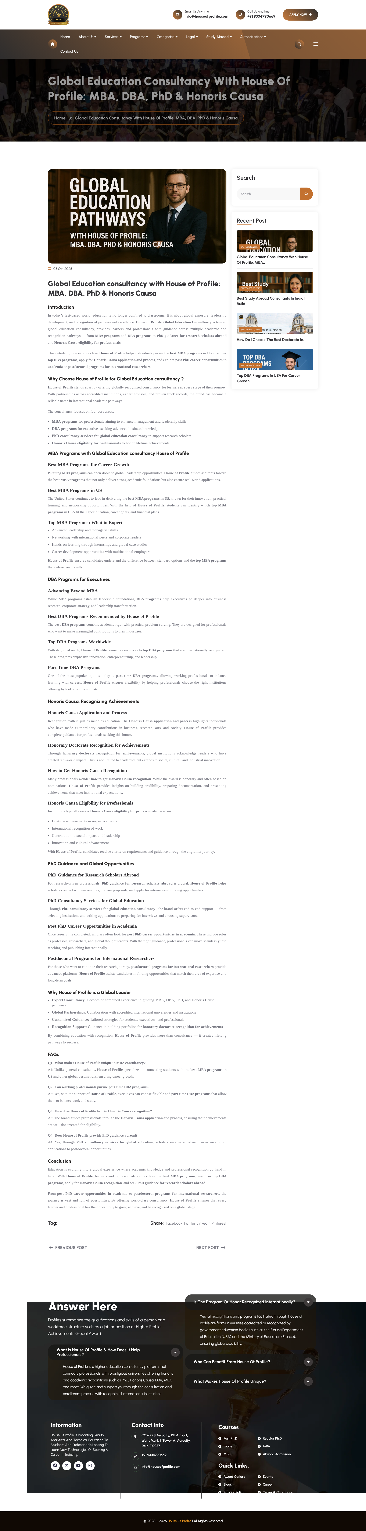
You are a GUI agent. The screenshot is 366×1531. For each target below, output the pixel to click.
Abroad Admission (277, 1454)
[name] (58, 14)
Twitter (189, 1223)
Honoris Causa (141, 721)
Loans (227, 1446)
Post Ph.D (230, 1438)
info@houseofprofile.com (206, 16)
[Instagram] (90, 1465)
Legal (190, 37)
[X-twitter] (66, 1465)
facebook (174, 1223)
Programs (137, 37)
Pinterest (219, 1223)
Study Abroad (217, 37)
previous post (70, 1247)
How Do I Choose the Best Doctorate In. (270, 339)
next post (208, 1247)
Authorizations (251, 37)
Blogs (227, 1484)
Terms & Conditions (278, 1492)
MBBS (228, 1454)
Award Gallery (234, 1477)
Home (65, 37)
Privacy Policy (233, 1492)
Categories (165, 37)
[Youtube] (78, 1465)
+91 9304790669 (261, 16)
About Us (86, 37)
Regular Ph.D (272, 1438)
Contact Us (69, 51)
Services (111, 37)
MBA (266, 1446)
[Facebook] (55, 1465)
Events (268, 1477)
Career (268, 1484)
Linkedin (204, 1223)
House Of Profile (179, 1521)
